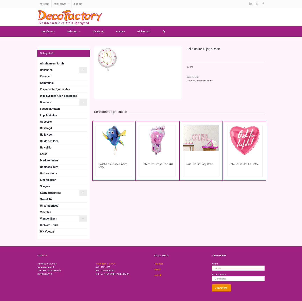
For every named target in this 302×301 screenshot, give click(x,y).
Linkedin (158, 275)
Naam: (215, 263)
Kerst (43, 154)
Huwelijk (45, 147)
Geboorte (46, 121)
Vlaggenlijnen (62, 218)
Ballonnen (62, 70)
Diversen (62, 102)
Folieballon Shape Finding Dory (113, 165)
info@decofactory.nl (106, 263)
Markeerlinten (49, 160)
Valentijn (45, 212)
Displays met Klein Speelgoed (58, 95)
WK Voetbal (47, 231)
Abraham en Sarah (52, 63)
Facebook (158, 263)
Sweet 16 (46, 199)
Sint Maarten (48, 180)
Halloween (46, 134)
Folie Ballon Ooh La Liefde (244, 164)
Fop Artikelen (48, 115)
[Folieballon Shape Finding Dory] (114, 140)
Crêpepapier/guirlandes (55, 89)
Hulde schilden (49, 141)
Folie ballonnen (204, 80)
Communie (47, 83)
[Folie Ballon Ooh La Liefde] (244, 140)
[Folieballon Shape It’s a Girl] (157, 140)
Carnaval (45, 76)
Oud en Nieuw (48, 173)
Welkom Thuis (49, 225)
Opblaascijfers (49, 167)
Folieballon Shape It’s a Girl (157, 164)
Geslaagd (46, 128)
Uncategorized (49, 205)
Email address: (219, 274)
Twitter (157, 269)
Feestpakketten (50, 108)
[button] (164, 31)
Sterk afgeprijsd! (62, 192)
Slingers (45, 186)
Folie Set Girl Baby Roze (199, 164)
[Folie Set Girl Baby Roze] (201, 140)
